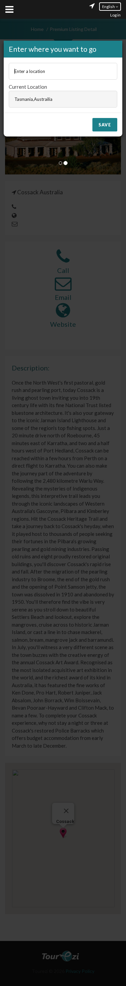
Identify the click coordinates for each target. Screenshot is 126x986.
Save (104, 124)
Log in (115, 14)
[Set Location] (92, 6)
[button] (110, 6)
